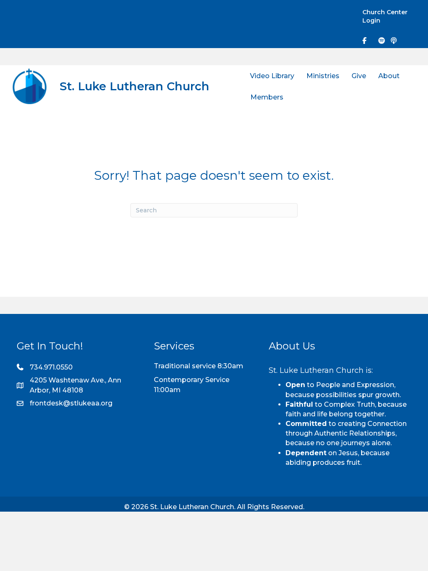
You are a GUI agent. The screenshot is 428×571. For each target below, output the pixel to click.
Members (266, 97)
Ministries (322, 76)
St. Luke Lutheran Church (134, 86)
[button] (340, 13)
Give (359, 76)
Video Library (272, 76)
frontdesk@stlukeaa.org (71, 403)
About (389, 76)
